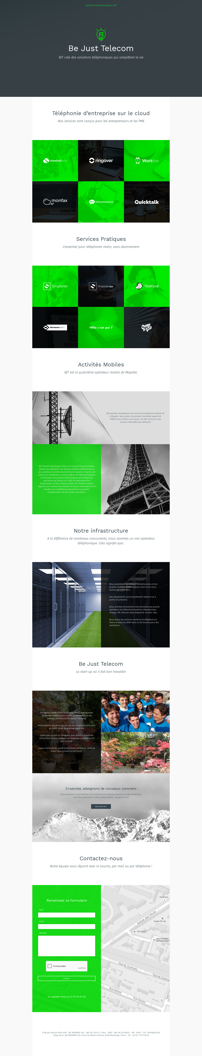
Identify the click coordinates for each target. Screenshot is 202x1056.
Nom (41, 910)
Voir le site (55, 158)
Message (42, 933)
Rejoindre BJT (101, 806)
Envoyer (66, 978)
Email (41, 921)
